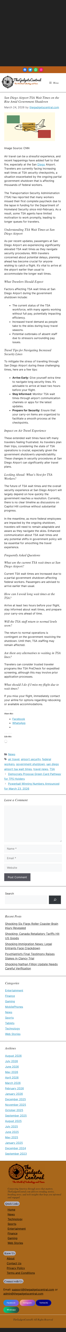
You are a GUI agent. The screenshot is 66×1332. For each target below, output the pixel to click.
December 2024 (15, 1148)
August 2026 (13, 1055)
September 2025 (16, 1115)
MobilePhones (14, 1006)
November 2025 (15, 1104)
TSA (52, 769)
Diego (41, 164)
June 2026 (12, 1066)
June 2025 (12, 1132)
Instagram (27, 1303)
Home (11, 1209)
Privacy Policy (16, 1268)
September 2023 (16, 1153)
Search (9, 893)
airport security (31, 759)
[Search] (55, 900)
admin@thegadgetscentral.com (23, 1293)
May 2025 (11, 1137)
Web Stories (12, 1034)
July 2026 (11, 1061)
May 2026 (11, 1072)
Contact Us (14, 1263)
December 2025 (15, 1099)
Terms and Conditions (21, 1273)
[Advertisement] (33, 33)
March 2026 (13, 1083)
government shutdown (30, 764)
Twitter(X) (43, 1303)
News (11, 754)
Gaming (10, 1001)
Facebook (11, 1303)
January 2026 (14, 1093)
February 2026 (14, 1088)
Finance (10, 996)
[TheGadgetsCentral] (21, 82)
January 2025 (14, 1142)
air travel (13, 759)
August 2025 (13, 1121)
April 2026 (12, 1077)
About (11, 1258)
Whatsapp (11, 1310)
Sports (9, 1017)
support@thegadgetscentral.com (33, 1289)
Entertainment (14, 990)
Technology (12, 1028)
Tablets (9, 1023)
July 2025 (11, 1126)
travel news (40, 769)
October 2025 (14, 1110)
